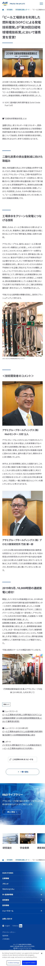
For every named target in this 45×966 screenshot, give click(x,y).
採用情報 (5, 905)
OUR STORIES (7, 873)
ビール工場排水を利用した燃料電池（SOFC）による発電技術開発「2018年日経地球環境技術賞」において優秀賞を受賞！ (22, 718)
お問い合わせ (7, 919)
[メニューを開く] (41, 3)
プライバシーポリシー (9, 932)
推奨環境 (5, 936)
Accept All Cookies (29, 963)
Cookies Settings (13, 963)
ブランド (5, 884)
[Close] (41, 953)
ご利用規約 (5, 939)
